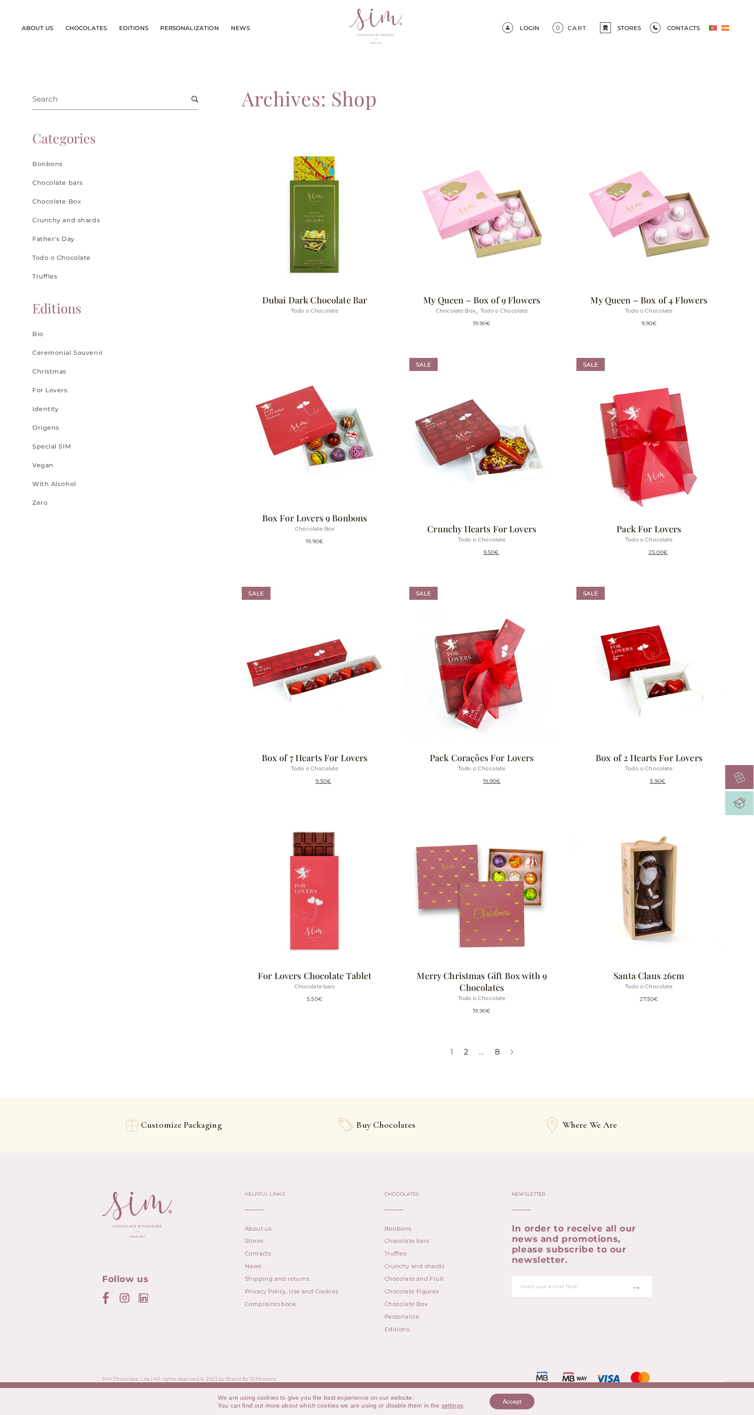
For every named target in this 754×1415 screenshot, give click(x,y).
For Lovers (50, 390)
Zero (40, 503)
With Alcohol (54, 484)
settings (452, 1405)
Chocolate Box (56, 201)
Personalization (189, 27)
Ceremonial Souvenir (67, 353)
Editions (133, 27)
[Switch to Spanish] (725, 28)
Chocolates (86, 27)
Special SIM (51, 446)
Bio (38, 334)
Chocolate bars (57, 183)
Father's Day (53, 239)
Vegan (43, 465)
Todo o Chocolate (61, 258)
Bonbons (47, 164)
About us (37, 27)
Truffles (44, 276)
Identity (45, 409)
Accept (512, 1401)
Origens (45, 428)
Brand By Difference (251, 1379)
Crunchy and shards (66, 220)
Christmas (49, 371)
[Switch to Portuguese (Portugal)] (713, 28)
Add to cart (500, 259)
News (240, 27)
